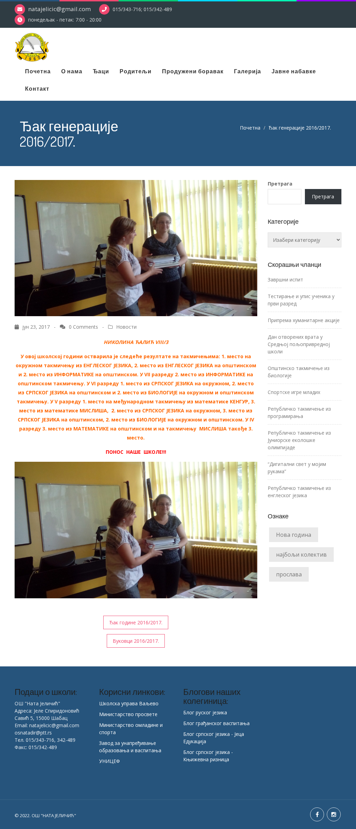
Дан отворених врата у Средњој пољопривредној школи (299, 344)
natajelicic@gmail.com (59, 9)
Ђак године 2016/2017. (135, 622)
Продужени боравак (193, 71)
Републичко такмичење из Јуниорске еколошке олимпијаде (299, 440)
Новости (126, 326)
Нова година (293, 535)
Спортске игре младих (294, 392)
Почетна (38, 71)
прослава (289, 574)
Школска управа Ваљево (129, 703)
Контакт (37, 88)
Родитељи (136, 71)
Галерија (247, 71)
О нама (71, 71)
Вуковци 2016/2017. (136, 641)
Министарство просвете (128, 714)
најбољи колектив (301, 554)
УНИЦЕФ (109, 761)
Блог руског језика (205, 712)
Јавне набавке (294, 71)
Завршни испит (285, 279)
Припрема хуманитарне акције (304, 320)
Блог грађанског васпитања (216, 723)
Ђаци (101, 71)
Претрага (280, 183)
